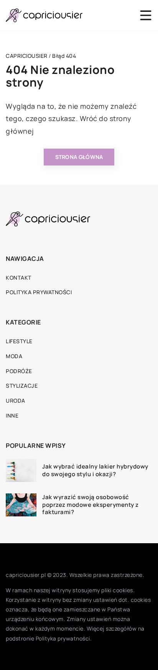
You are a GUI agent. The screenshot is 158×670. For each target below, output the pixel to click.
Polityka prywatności (39, 292)
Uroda (15, 400)
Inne (12, 415)
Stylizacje (22, 385)
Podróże (19, 371)
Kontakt (18, 277)
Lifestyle (19, 341)
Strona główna (79, 157)
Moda (14, 356)
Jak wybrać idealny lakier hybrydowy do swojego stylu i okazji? (95, 470)
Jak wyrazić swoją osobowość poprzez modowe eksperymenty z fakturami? (90, 504)
